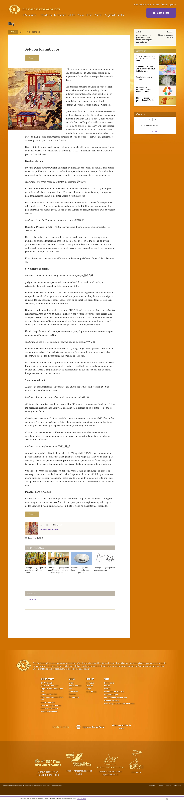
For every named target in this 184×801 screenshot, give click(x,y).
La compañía (60, 15)
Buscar (165, 5)
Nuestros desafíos (48, 702)
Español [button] (171, 5)
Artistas (71, 15)
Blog (21, 31)
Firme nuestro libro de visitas (121, 727)
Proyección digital (111, 694)
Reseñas (98, 15)
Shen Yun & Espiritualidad (51, 705)
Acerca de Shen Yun (75, 687)
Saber (149, 5)
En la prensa (74, 697)
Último (89, 15)
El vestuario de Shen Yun (114, 692)
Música (107, 686)
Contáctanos (155, 5)
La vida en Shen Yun (49, 694)
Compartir (32, 58)
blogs (88, 689)
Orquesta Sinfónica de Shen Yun (52, 690)
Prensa (136, 5)
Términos (161, 785)
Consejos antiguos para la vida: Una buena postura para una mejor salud (144, 38)
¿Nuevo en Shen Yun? (49, 686)
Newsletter (142, 5)
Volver (14, 31)
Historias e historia (111, 700)
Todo (139, 119)
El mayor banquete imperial (165, 36)
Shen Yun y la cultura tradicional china (119, 703)
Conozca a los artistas (49, 708)
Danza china (109, 683)
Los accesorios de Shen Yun (115, 697)
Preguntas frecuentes (114, 15)
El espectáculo (45, 15)
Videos (80, 15)
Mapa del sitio (177, 785)
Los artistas (73, 691)
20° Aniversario (29, 15)
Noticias (148, 119)
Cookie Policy (81, 799)
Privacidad (168, 785)
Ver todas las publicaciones (49, 529)
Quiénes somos (47, 679)
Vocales (107, 689)
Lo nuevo (90, 683)
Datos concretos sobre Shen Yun (52, 698)
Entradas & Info (161, 13)
